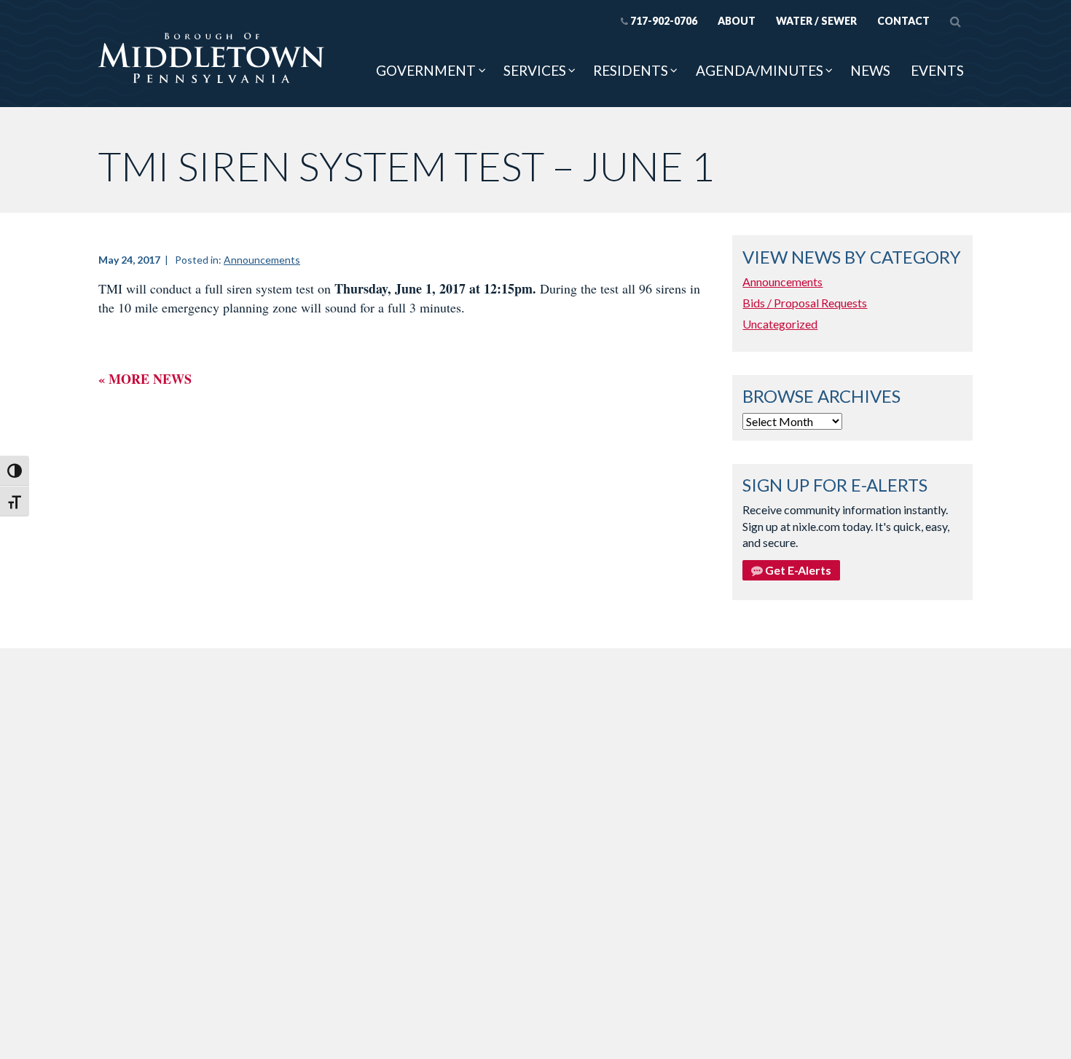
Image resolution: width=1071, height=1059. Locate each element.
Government (426, 70)
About (737, 21)
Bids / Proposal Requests (804, 303)
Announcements (262, 259)
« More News (145, 378)
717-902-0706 (663, 21)
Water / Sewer (816, 21)
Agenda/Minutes (759, 70)
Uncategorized (779, 324)
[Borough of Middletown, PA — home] (211, 59)
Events (937, 70)
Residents (630, 70)
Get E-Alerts (797, 570)
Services (534, 70)
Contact (903, 21)
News (870, 70)
